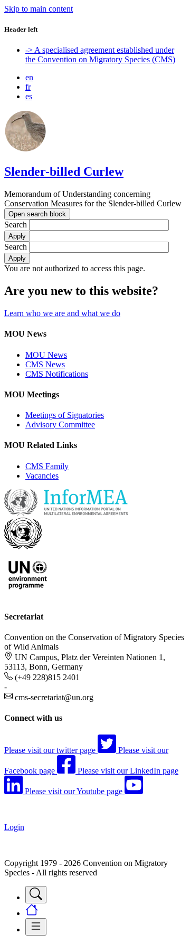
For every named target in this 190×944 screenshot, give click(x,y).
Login (14, 827)
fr (28, 86)
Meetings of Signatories (64, 415)
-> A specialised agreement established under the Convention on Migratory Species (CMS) (100, 54)
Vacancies (42, 475)
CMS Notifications (56, 373)
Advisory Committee (60, 424)
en (29, 77)
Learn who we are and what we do (62, 313)
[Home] (25, 149)
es (28, 96)
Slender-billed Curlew (64, 171)
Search (15, 224)
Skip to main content (38, 8)
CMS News (45, 364)
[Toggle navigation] (35, 894)
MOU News (46, 354)
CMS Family (47, 466)
